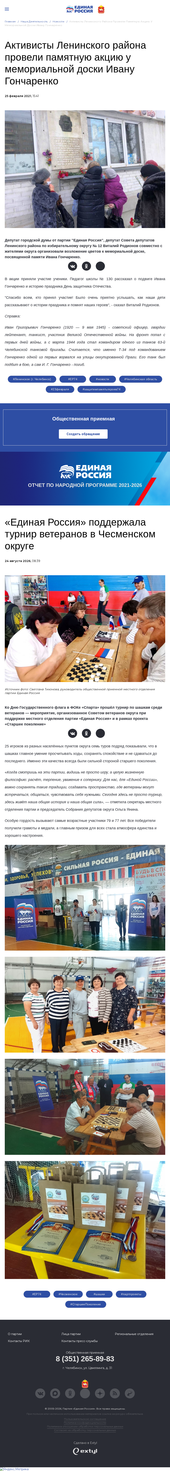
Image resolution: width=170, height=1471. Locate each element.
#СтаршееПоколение (85, 1304)
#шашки (99, 1294)
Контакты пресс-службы (79, 1341)
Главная (10, 21)
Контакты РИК (19, 1341)
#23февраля (60, 389)
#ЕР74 (72, 379)
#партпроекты (131, 1294)
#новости (102, 379)
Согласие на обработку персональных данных (85, 1430)
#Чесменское (68, 1294)
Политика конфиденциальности (85, 1422)
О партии (15, 1334)
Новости (58, 21)
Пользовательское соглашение (85, 1419)
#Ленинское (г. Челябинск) (32, 379)
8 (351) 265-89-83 (85, 1359)
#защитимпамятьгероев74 (101, 389)
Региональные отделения (134, 1334)
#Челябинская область (140, 379)
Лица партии (71, 1334)
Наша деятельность (34, 21)
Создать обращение (83, 434)
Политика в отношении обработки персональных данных (85, 1426)
